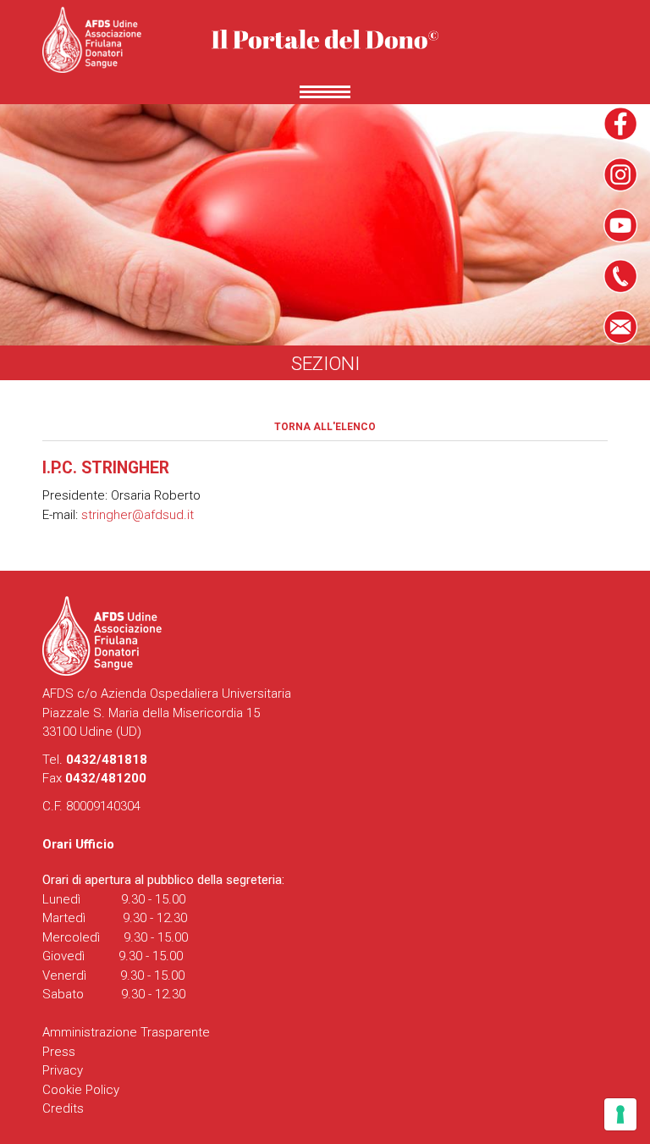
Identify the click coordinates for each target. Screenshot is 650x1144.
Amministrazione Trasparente (126, 1032)
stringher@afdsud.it (137, 514)
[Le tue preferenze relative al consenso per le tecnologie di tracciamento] (620, 1114)
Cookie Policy (80, 1089)
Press (58, 1051)
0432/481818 (106, 759)
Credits (63, 1108)
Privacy (62, 1070)
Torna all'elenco (325, 427)
